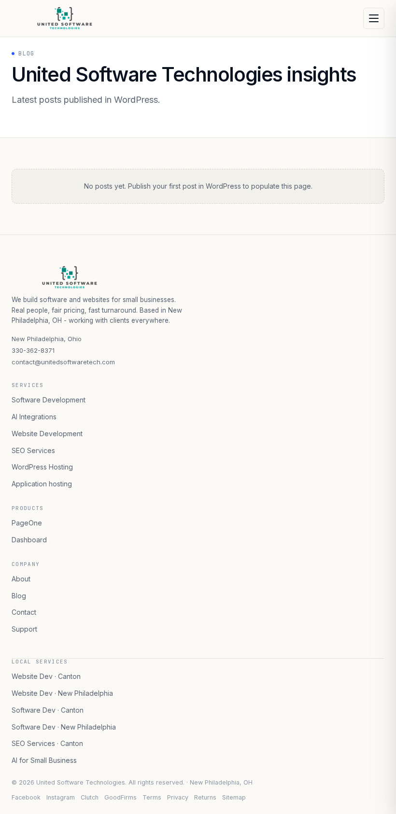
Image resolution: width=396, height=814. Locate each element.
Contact (24, 612)
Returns (205, 797)
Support (24, 629)
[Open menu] (373, 18)
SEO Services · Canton (47, 743)
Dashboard (29, 540)
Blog (19, 596)
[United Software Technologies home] (74, 18)
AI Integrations (34, 417)
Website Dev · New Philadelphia (62, 693)
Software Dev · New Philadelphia (64, 727)
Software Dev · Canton (48, 710)
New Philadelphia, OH (221, 782)
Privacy (177, 797)
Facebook (26, 797)
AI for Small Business (44, 760)
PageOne (27, 523)
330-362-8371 (33, 350)
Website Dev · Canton (46, 676)
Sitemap (234, 797)
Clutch (90, 797)
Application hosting (42, 484)
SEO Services (33, 450)
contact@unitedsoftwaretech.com (63, 362)
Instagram (60, 797)
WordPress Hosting (42, 467)
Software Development (48, 400)
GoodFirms (120, 797)
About (21, 579)
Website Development (47, 433)
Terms (151, 797)
